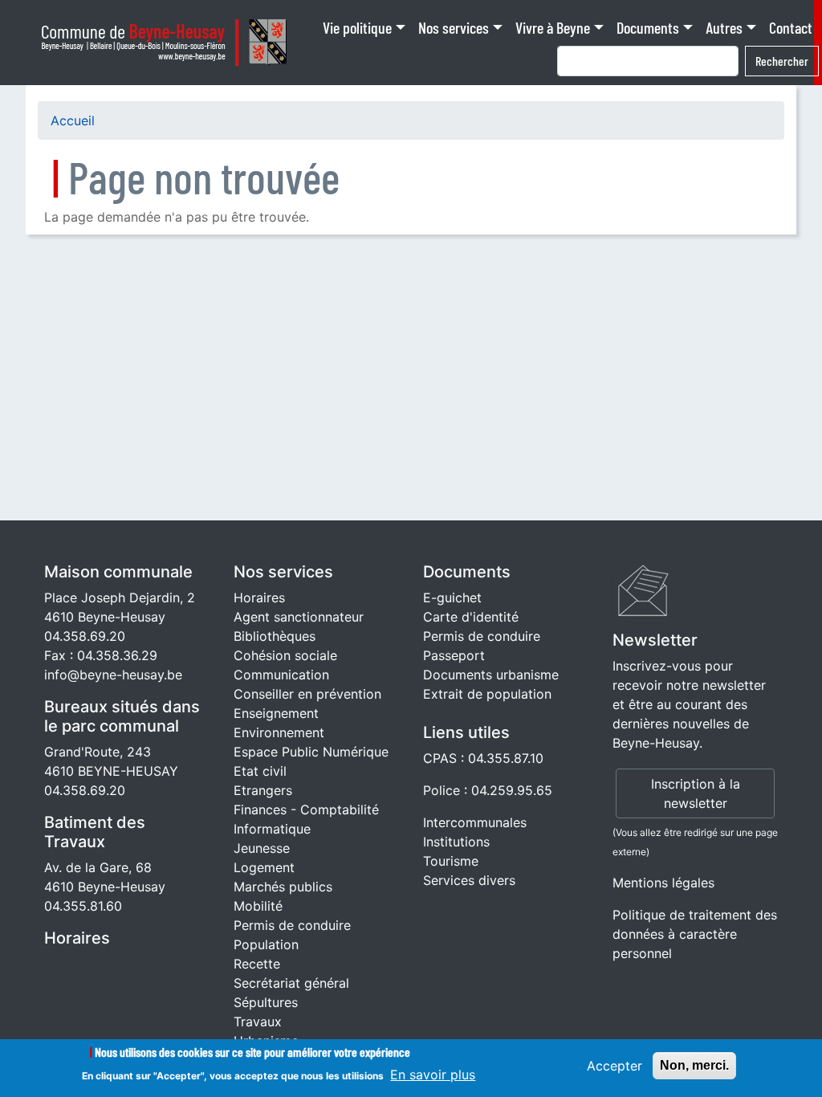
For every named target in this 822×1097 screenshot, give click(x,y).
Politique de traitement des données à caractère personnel (694, 934)
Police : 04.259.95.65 (487, 790)
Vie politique (357, 27)
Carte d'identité (471, 617)
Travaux (258, 1021)
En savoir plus (432, 1074)
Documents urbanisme (491, 675)
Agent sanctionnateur (299, 617)
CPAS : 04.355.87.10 (483, 758)
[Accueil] (168, 42)
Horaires (77, 938)
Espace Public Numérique (311, 752)
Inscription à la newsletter (695, 793)
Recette (257, 964)
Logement (264, 867)
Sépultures (266, 1002)
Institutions (456, 842)
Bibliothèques (274, 636)
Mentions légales (663, 883)
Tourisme (450, 861)
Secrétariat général (291, 983)
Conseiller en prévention (307, 694)
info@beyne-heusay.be (113, 675)
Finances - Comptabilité (306, 809)
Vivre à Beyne (552, 27)
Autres (724, 27)
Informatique (272, 829)
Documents (647, 27)
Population (266, 944)
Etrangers (263, 790)
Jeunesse (262, 848)
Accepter (614, 1066)
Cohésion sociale (285, 655)
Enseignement (276, 713)
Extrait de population (487, 694)
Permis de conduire (292, 925)
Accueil (73, 120)
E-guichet (452, 597)
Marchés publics (283, 887)
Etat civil (260, 771)
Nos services (453, 27)
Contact (790, 27)
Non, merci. (694, 1065)
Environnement (279, 732)
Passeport (454, 655)
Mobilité (258, 906)
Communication (281, 675)
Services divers (469, 880)
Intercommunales (475, 822)
